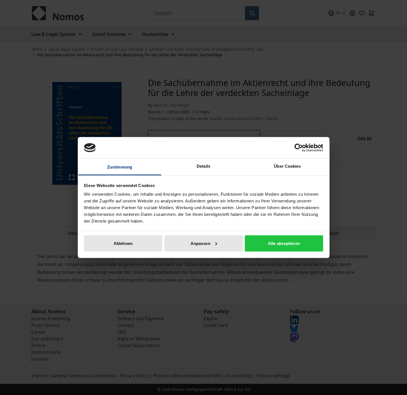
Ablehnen (123, 243)
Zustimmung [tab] (119, 167)
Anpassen (200, 243)
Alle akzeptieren (284, 243)
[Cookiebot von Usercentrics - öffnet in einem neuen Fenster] (298, 147)
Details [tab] (203, 166)
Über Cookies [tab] (287, 166)
